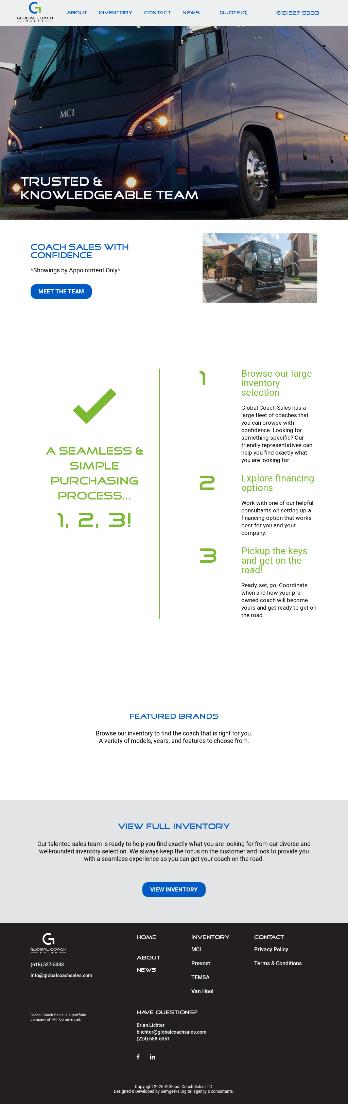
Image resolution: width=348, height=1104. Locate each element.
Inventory (116, 13)
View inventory (174, 889)
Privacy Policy (271, 949)
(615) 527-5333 (297, 13)
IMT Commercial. (66, 1019)
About (77, 13)
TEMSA (200, 977)
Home (146, 937)
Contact (157, 13)
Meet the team (61, 291)
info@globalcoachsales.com (61, 976)
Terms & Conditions (278, 963)
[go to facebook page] (143, 1057)
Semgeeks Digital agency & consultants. (197, 1091)
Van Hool (202, 991)
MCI (196, 949)
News (191, 13)
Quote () (233, 13)
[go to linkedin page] (157, 1057)
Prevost (200, 963)
